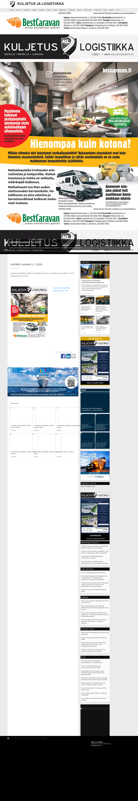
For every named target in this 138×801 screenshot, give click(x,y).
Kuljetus (18, 10)
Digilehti (111, 10)
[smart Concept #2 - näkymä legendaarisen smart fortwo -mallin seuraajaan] (103, 320)
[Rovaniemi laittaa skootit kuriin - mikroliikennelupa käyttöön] (87, 320)
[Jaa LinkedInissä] (66, 356)
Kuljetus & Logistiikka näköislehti (96, 538)
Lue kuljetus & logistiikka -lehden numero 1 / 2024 (47, 452)
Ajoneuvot (41, 10)
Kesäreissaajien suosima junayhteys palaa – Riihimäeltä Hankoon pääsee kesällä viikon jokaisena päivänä (102, 427)
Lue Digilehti (95, 536)
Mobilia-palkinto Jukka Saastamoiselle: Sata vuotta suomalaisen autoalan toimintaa (101, 444)
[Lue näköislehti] (95, 361)
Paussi (105, 10)
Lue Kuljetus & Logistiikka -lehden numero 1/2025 (21, 426)
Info (118, 10)
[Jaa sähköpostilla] (71, 356)
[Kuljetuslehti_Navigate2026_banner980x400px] (43, 382)
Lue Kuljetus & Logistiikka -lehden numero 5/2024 (44, 426)
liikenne (34, 10)
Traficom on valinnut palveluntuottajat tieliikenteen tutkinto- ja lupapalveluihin (86, 308)
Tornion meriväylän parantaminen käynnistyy (93, 572)
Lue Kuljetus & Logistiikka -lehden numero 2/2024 (23, 452)
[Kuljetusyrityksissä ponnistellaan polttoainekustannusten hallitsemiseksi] (95, 271)
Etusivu (11, 10)
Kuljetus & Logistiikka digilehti (95, 383)
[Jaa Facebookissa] (61, 356)
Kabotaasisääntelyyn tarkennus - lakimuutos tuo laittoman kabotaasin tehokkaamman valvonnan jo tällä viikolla (102, 309)
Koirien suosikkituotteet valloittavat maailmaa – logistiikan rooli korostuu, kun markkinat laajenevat (94, 621)
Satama (55, 10)
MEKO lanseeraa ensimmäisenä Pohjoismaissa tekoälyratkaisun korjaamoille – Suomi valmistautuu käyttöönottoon (93, 644)
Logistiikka (26, 10)
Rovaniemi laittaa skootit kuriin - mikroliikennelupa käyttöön (87, 328)
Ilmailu (49, 10)
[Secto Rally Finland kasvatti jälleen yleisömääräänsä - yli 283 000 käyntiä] (95, 399)
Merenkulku (62, 10)
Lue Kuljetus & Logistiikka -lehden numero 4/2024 (69, 426)
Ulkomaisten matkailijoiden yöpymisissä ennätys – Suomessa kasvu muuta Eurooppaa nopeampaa (87, 444)
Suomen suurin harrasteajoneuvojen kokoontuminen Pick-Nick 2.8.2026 (87, 426)
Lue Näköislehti (95, 339)
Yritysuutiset (87, 10)
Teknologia (71, 10)
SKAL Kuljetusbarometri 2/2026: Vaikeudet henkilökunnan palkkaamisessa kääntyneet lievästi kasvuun (94, 607)
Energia (79, 10)
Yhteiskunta (97, 10)
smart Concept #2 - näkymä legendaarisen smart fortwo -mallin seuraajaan (101, 328)
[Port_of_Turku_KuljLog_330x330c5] (95, 466)
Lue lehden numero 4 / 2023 (65, 452)
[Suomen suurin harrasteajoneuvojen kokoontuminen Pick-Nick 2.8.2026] (87, 418)
